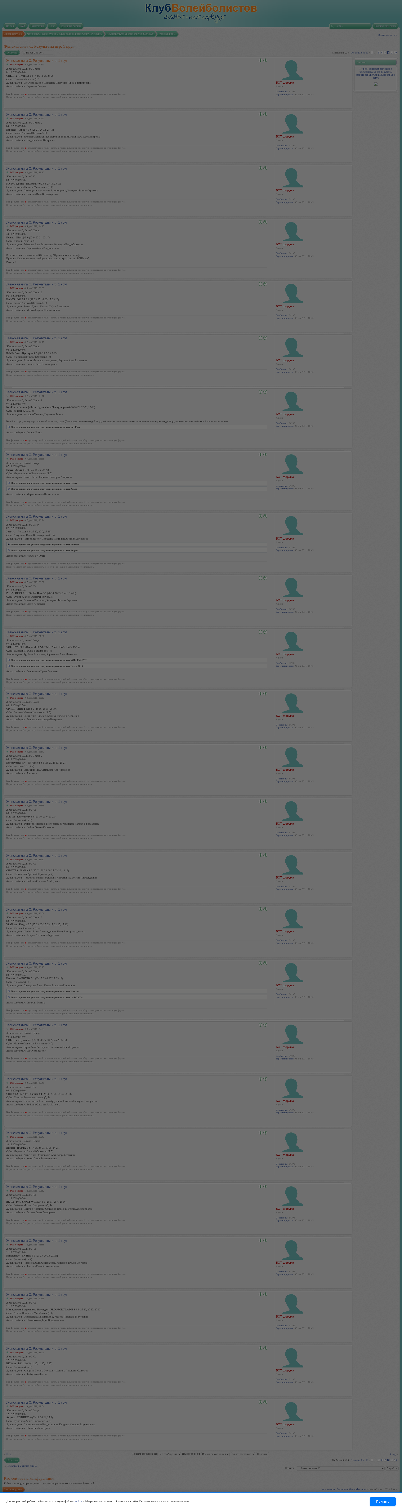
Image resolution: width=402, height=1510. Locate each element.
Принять (382, 1501)
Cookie (77, 1501)
